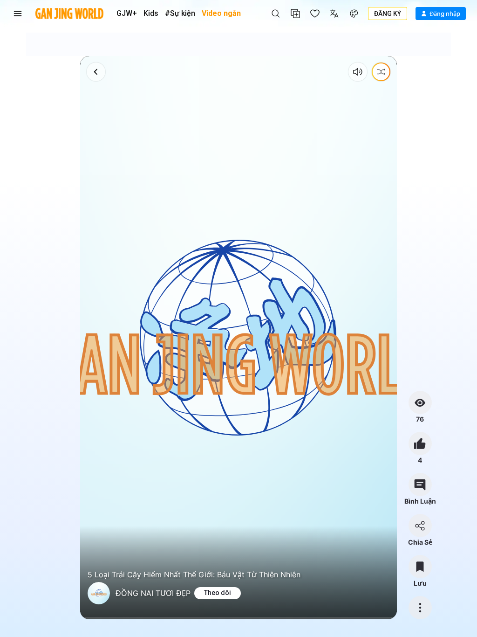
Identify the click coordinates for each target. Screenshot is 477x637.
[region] (238, 337)
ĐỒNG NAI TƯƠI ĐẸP (153, 593)
